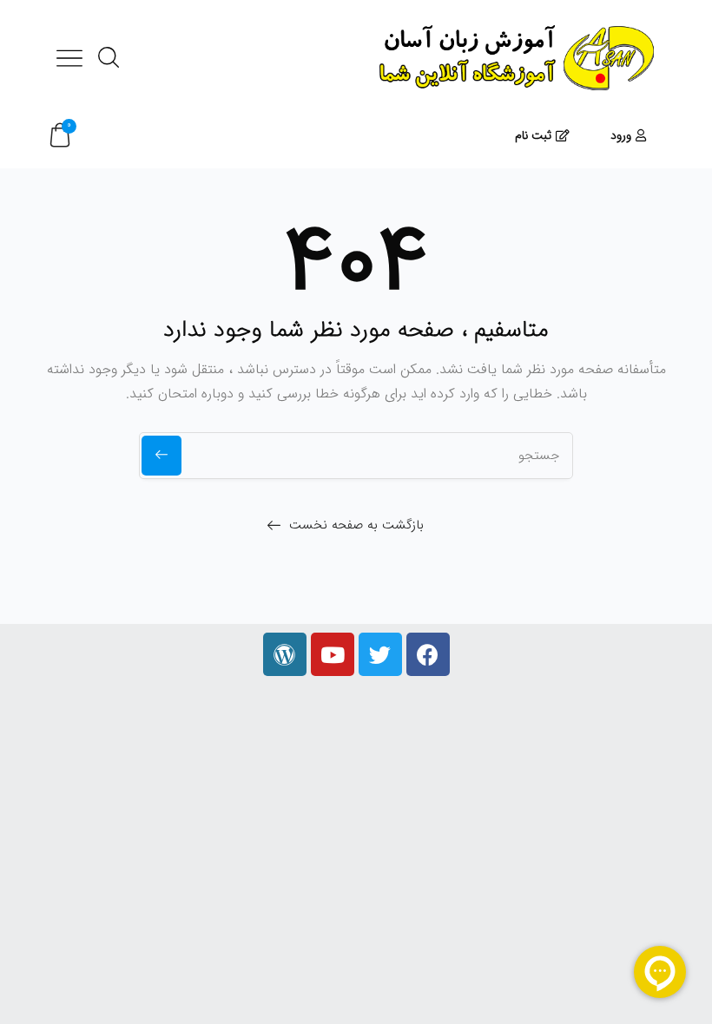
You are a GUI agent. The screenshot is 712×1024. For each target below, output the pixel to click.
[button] (60, 135)
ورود (620, 135)
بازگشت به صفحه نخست (356, 525)
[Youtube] (332, 654)
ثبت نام (533, 135)
